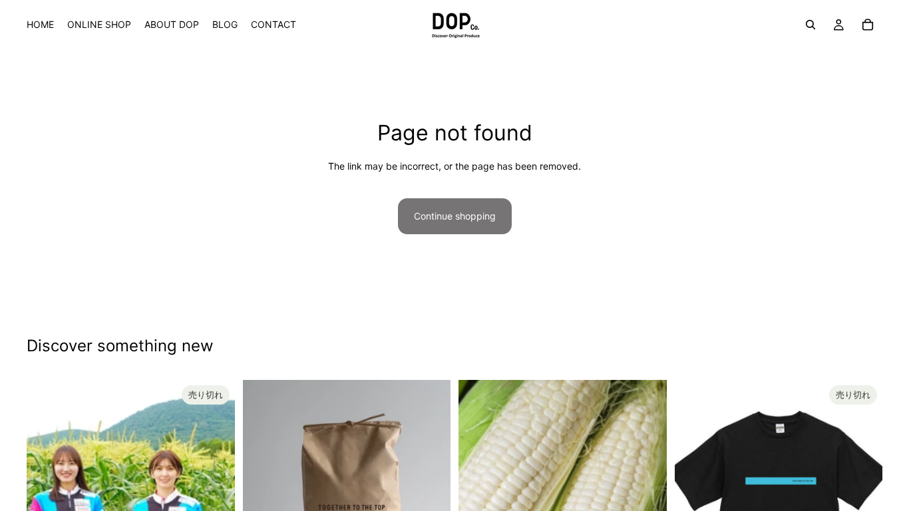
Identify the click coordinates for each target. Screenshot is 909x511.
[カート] (867, 24)
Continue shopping (455, 216)
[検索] (810, 24)
